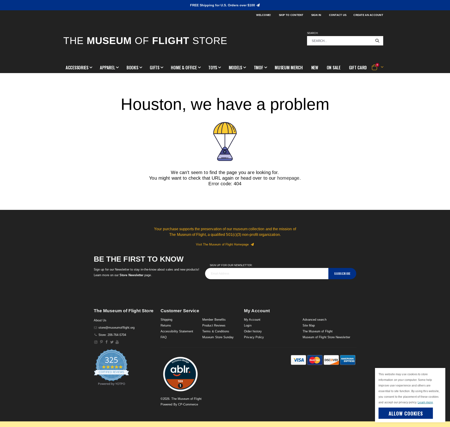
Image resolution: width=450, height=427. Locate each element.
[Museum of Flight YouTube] (117, 342)
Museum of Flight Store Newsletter (326, 337)
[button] (78, 67)
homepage (288, 178)
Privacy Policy (254, 337)
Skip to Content (291, 15)
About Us (100, 320)
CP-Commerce (188, 404)
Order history (253, 331)
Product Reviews (213, 325)
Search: (312, 33)
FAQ (164, 337)
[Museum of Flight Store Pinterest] (101, 342)
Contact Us (338, 15)
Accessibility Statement (177, 331)
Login (247, 325)
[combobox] (345, 40)
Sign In (316, 15)
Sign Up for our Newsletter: (231, 265)
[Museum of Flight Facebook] (107, 342)
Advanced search (314, 319)
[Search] (377, 40)
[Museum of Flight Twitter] (112, 342)
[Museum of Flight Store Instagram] (96, 342)
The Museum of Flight (318, 331)
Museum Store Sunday (218, 337)
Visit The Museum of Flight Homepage (223, 244)
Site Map (309, 325)
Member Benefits (214, 319)
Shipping (166, 319)
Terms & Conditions (215, 331)
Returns (166, 325)
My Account (252, 319)
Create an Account (368, 15)
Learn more (425, 402)
